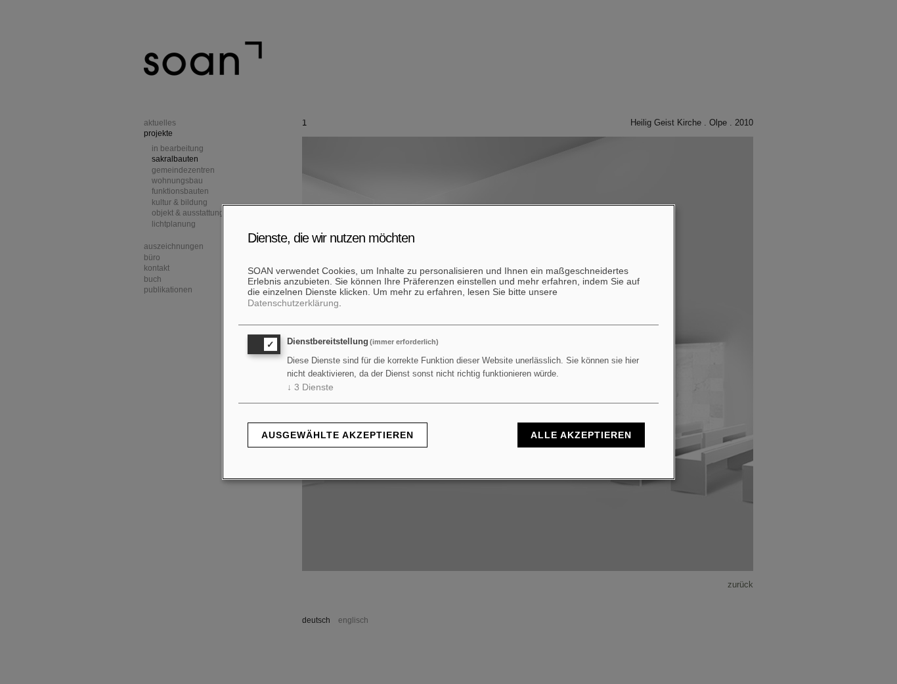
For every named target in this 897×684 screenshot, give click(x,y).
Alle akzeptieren (581, 435)
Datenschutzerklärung (293, 303)
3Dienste (310, 387)
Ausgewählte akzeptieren (337, 435)
